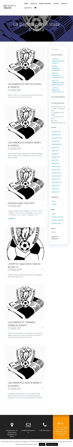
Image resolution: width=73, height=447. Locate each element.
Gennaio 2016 (56, 131)
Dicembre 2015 (56, 135)
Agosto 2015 (56, 147)
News (19, 89)
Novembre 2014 (57, 176)
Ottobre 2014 (56, 179)
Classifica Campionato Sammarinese (56, 68)
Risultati (20, 269)
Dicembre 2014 (56, 173)
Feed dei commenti (57, 220)
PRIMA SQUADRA (45, 3)
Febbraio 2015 (56, 166)
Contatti (28, 8)
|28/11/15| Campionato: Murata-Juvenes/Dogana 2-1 (58, 82)
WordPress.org (56, 223)
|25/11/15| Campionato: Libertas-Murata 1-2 (58, 90)
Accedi (54, 214)
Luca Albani (13, 89)
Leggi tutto (11, 218)
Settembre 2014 (56, 182)
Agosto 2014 (56, 185)
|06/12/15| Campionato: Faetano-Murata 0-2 (58, 75)
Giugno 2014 (55, 192)
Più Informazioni (52, 444)
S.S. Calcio (10, 7)
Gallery (64, 3)
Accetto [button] (42, 444)
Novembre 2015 (57, 138)
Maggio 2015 (56, 157)
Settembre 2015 (56, 144)
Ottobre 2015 (56, 141)
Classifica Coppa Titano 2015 (21, 203)
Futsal (56, 3)
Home (26, 3)
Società (34, 3)
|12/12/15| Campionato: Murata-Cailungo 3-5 (58, 61)
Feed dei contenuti (57, 217)
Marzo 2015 (55, 163)
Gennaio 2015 (56, 169)
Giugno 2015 (55, 154)
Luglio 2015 (55, 150)
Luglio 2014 (55, 188)
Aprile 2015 (55, 160)
